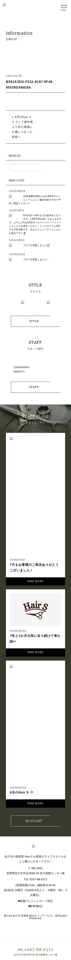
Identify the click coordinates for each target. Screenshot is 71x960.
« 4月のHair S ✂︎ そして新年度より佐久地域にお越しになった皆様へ (22, 126)
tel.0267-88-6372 (35, 950)
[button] (10, 304)
